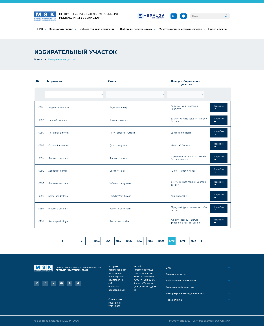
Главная (38, 59)
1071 (182, 241)
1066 (129, 241)
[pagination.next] (201, 241)
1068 (150, 241)
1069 (161, 241)
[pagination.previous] (63, 241)
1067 (139, 241)
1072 (193, 241)
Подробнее (218, 106)
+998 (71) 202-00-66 (144, 279)
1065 (118, 241)
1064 (107, 241)
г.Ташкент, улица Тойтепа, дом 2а (145, 286)
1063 (97, 241)
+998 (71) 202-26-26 (144, 276)
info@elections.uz (143, 269)
